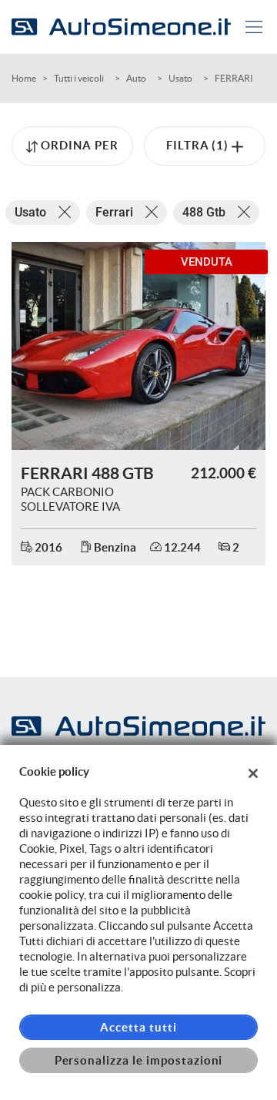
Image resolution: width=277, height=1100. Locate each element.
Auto (136, 78)
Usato (180, 78)
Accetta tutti (138, 1027)
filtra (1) (199, 145)
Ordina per (79, 145)
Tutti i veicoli (79, 78)
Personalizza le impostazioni (139, 1060)
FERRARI (234, 78)
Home (24, 78)
